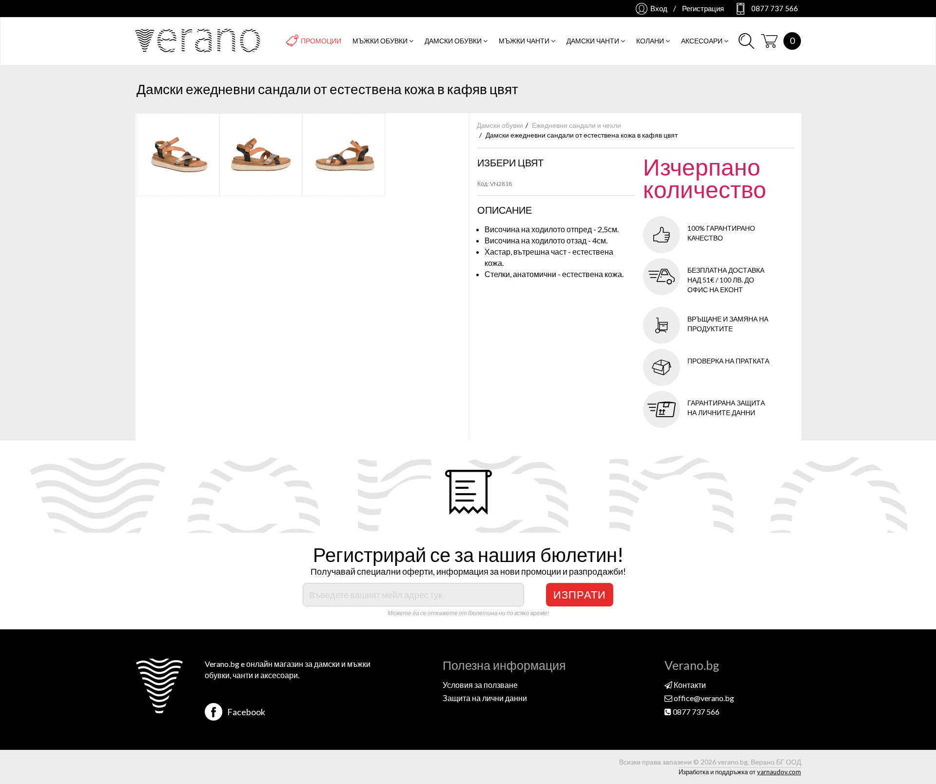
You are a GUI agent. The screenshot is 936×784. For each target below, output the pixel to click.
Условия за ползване (480, 684)
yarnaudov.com (779, 772)
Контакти (689, 684)
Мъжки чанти (525, 41)
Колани (650, 41)
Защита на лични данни (485, 698)
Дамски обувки (454, 41)
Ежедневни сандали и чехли (576, 125)
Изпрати (579, 594)
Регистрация (703, 8)
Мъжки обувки (380, 41)
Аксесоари (702, 41)
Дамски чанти (593, 41)
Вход (658, 8)
